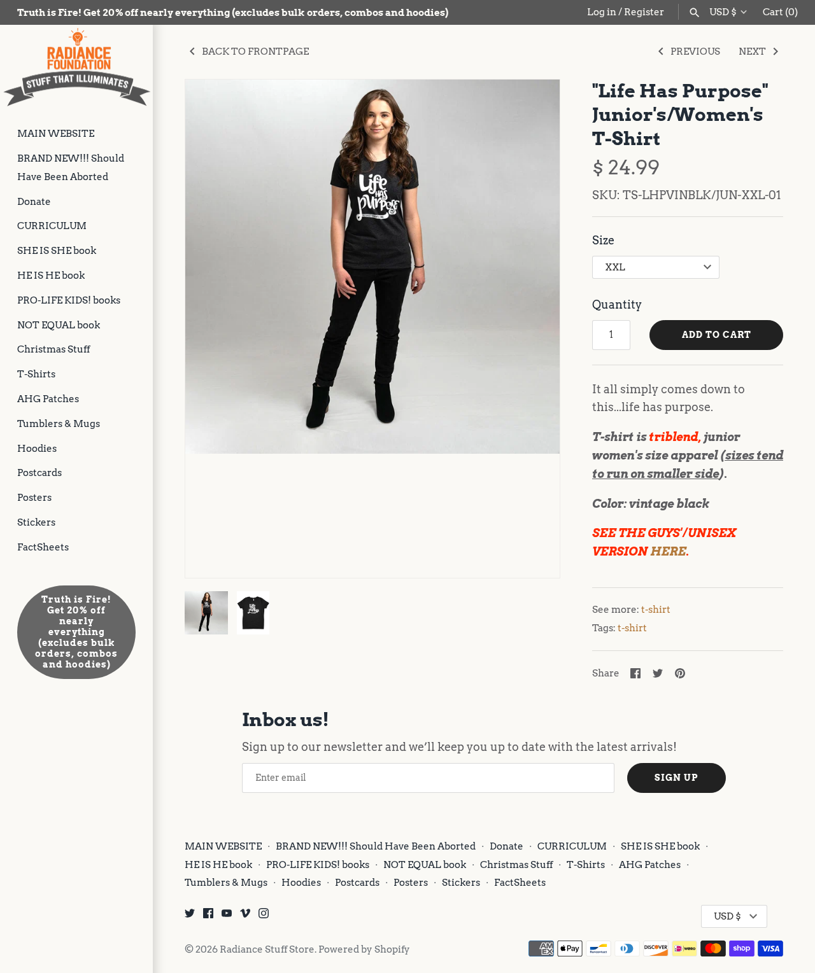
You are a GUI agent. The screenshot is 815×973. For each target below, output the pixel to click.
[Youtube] (227, 917)
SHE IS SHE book (56, 250)
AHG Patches (48, 399)
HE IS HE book (51, 275)
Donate (34, 201)
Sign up (676, 778)
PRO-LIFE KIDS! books (68, 300)
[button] (533, 328)
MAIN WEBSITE (55, 133)
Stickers (36, 522)
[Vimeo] (245, 917)
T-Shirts (36, 374)
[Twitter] (190, 917)
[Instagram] (264, 917)
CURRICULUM (52, 226)
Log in (601, 12)
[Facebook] (208, 917)
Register (644, 12)
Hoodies (37, 448)
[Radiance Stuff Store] (76, 67)
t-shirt (655, 609)
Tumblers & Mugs (58, 423)
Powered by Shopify (364, 949)
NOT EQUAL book (58, 325)
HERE (668, 551)
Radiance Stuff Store (267, 949)
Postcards (39, 472)
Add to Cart (716, 335)
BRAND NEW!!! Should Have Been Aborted (70, 167)
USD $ (723, 12)
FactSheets (43, 547)
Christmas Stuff (53, 349)
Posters (34, 497)
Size (603, 240)
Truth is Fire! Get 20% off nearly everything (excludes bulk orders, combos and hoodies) (76, 631)
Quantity (617, 304)
